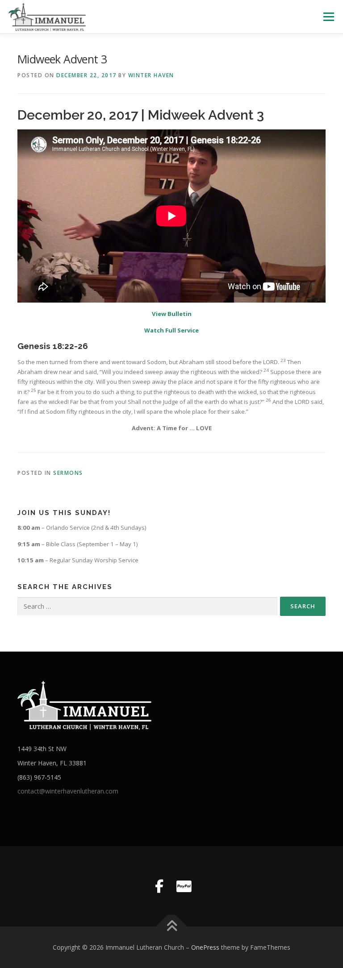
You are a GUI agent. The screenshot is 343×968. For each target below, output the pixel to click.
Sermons (68, 473)
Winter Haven (151, 75)
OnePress (205, 947)
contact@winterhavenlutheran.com (67, 791)
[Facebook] (159, 886)
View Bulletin (172, 314)
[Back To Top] (172, 926)
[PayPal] (184, 886)
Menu (328, 16)
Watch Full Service (171, 330)
